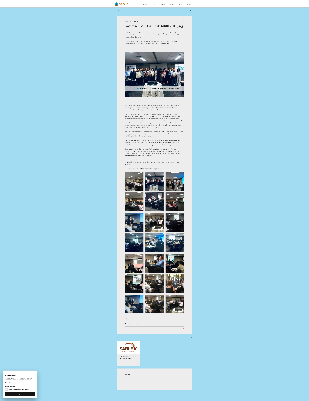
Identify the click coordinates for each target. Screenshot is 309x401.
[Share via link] (137, 324)
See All (190, 337)
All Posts (119, 10)
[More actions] (183, 21)
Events (125, 10)
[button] (190, 10)
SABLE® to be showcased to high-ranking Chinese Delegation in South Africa (128, 357)
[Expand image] (134, 181)
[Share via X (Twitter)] (129, 324)
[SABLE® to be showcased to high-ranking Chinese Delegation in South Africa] (128, 347)
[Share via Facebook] (125, 324)
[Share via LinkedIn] (133, 324)
